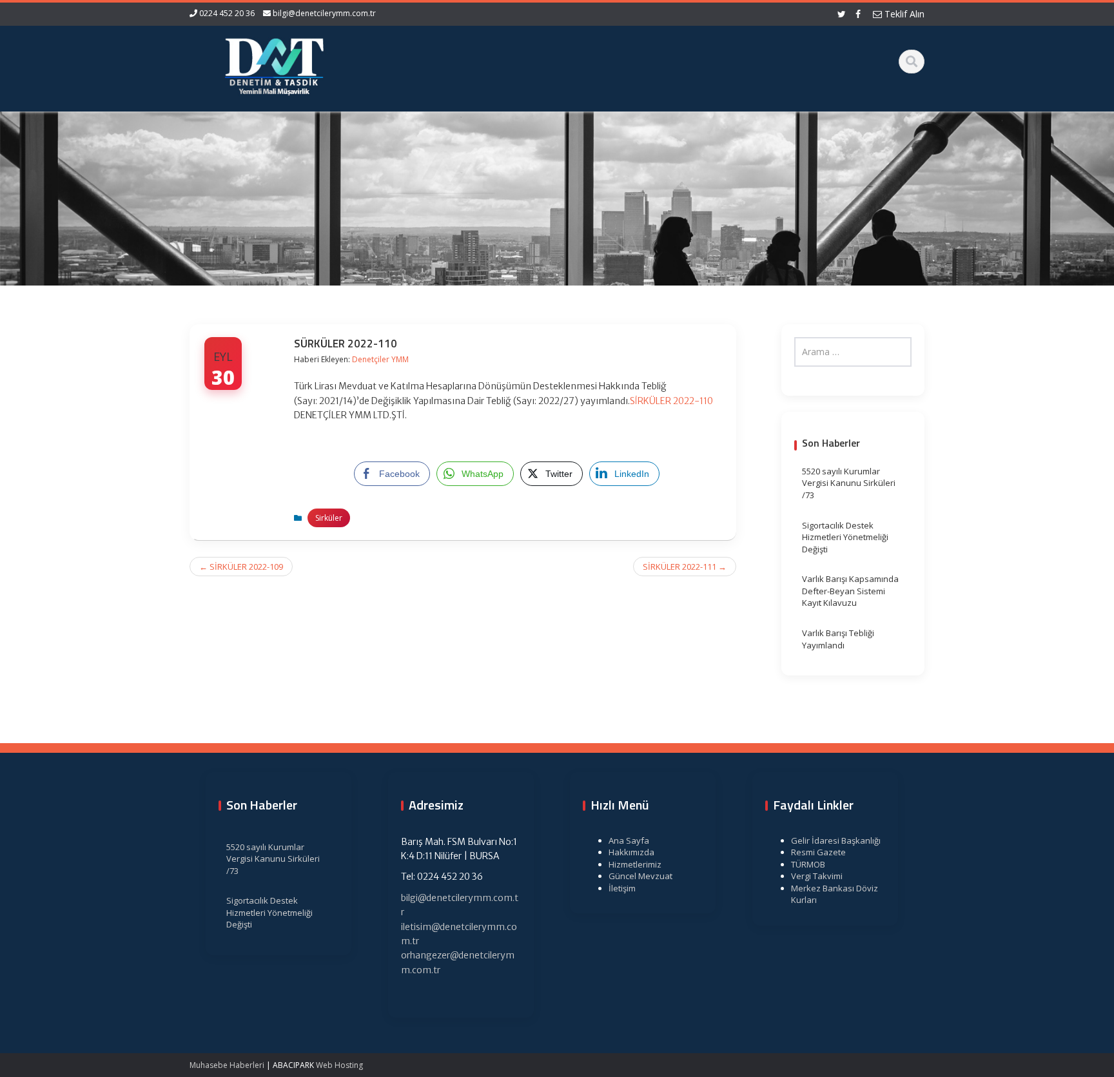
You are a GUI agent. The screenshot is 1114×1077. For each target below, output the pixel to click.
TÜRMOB (808, 864)
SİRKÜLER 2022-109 (241, 566)
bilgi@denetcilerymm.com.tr (324, 13)
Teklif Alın (903, 14)
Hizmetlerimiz (635, 864)
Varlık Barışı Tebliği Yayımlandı (838, 639)
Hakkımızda (631, 852)
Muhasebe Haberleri (227, 1065)
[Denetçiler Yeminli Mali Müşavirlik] (274, 64)
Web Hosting (339, 1065)
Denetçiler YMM (380, 359)
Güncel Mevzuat (640, 876)
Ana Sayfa (629, 840)
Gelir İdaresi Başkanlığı (836, 840)
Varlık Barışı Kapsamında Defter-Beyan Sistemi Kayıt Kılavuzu (850, 590)
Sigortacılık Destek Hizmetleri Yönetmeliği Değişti (845, 537)
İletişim (622, 888)
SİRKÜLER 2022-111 (685, 566)
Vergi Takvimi (817, 876)
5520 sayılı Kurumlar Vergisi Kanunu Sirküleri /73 (848, 483)
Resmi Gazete (818, 852)
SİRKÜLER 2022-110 (671, 401)
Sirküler (328, 517)
